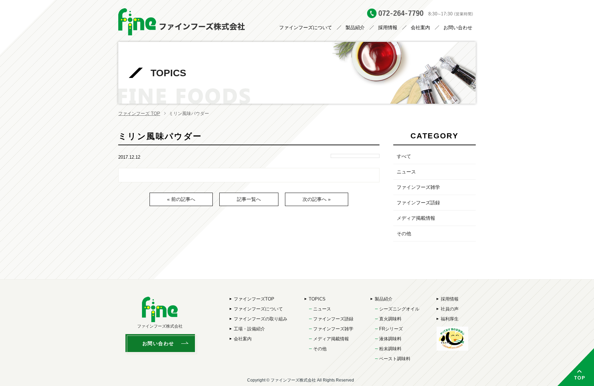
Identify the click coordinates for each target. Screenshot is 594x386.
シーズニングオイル (399, 308)
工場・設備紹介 (249, 328)
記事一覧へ (249, 199)
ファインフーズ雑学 (418, 187)
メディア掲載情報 (416, 218)
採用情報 (387, 27)
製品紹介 (355, 27)
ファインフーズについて (305, 27)
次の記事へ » (316, 199)
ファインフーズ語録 (418, 202)
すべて (404, 156)
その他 (404, 233)
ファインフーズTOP (254, 299)
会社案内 (420, 27)
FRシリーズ (391, 328)
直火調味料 (390, 318)
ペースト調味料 (394, 358)
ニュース (406, 171)
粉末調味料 (390, 348)
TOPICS (317, 299)
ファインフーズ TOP (139, 113)
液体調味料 (390, 338)
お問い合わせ (457, 27)
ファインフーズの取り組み (260, 318)
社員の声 (450, 308)
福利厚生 (450, 318)
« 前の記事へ (181, 199)
